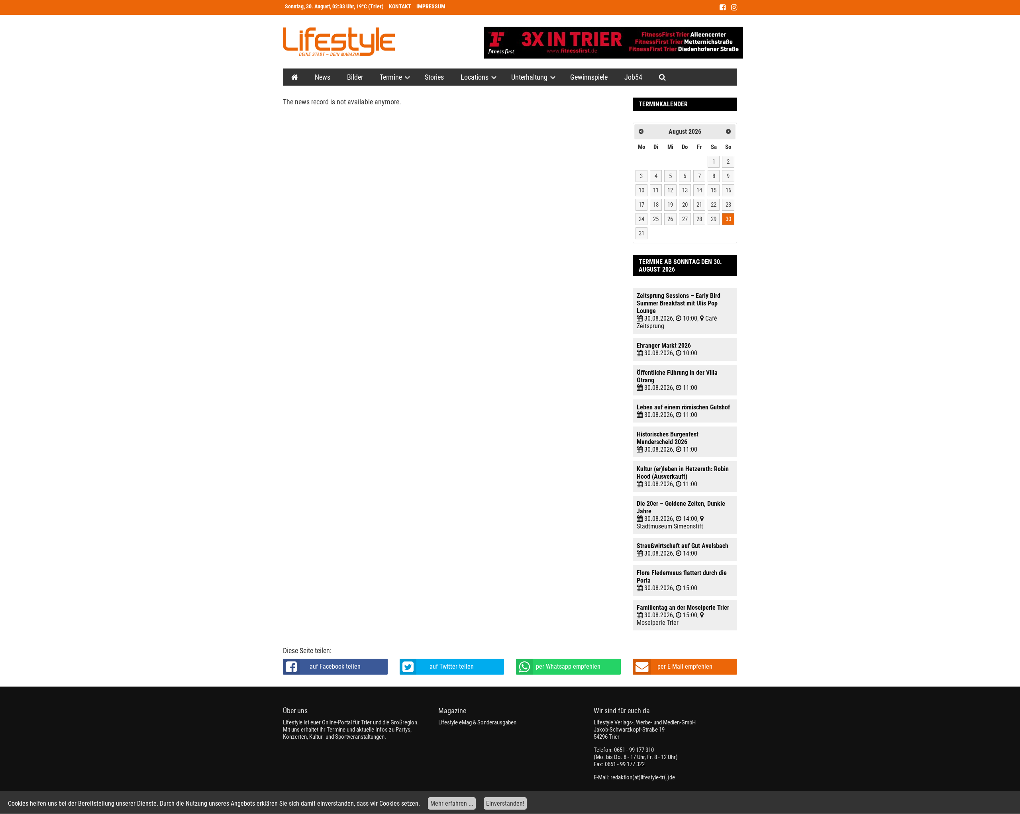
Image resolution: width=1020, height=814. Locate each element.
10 (641, 190)
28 (699, 219)
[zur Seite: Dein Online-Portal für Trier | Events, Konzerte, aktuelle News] (294, 77)
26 (670, 219)
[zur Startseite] (339, 42)
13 (685, 190)
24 (641, 219)
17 (641, 204)
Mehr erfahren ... (451, 803)
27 (685, 219)
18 (656, 204)
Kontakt (400, 6)
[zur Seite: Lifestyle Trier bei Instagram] (734, 7)
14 (699, 190)
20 (685, 204)
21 (699, 204)
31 (641, 233)
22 (713, 204)
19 (670, 204)
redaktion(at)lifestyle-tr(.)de (642, 777)
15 (713, 190)
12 (670, 190)
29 (713, 219)
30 (728, 219)
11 (656, 190)
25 (656, 219)
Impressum (430, 6)
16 (728, 190)
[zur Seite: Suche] (662, 77)
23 (728, 204)
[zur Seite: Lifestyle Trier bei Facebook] (723, 7)
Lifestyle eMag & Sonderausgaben (477, 722)
